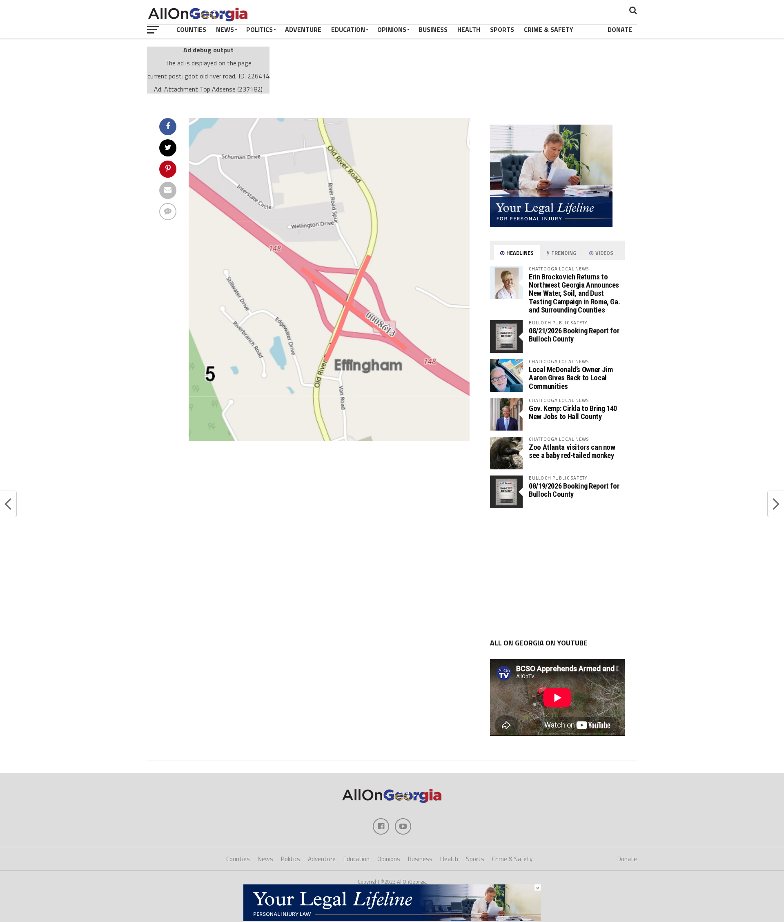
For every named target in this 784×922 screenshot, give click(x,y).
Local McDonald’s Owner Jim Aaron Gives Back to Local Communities (570, 377)
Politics (259, 29)
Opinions (391, 29)
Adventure (303, 29)
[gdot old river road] (329, 439)
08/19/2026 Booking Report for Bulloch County (574, 490)
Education (348, 29)
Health (468, 29)
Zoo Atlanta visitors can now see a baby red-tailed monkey (572, 451)
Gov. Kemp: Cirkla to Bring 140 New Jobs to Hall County (573, 412)
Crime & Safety (548, 29)
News (225, 29)
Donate (620, 29)
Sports (502, 29)
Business (433, 29)
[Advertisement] (557, 573)
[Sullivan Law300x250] (551, 224)
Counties (191, 29)
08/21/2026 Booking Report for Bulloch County (574, 334)
